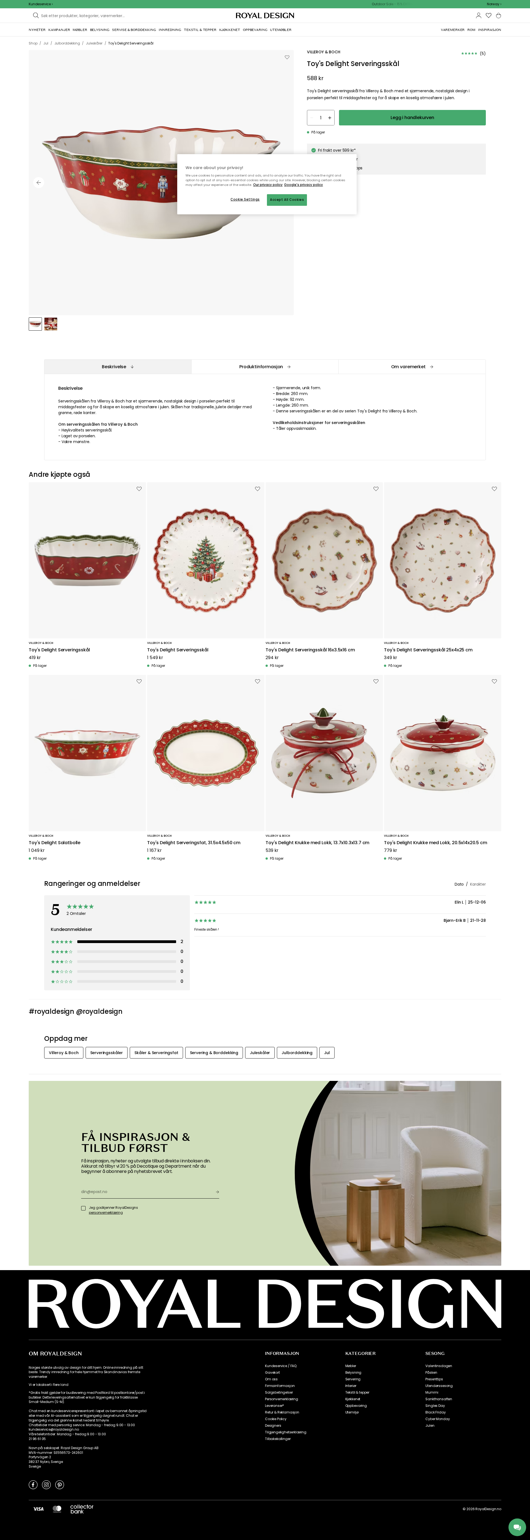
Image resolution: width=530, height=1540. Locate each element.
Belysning (353, 1372)
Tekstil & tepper (357, 1392)
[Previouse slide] (38, 182)
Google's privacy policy (303, 185)
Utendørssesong (439, 1386)
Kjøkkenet (353, 1399)
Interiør (350, 1386)
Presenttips (434, 1379)
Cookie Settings (245, 199)
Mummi (431, 1392)
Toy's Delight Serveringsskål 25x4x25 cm (428, 650)
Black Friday (435, 1412)
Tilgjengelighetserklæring (285, 1432)
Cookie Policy (276, 1419)
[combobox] (494, 4)
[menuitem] (37, 30)
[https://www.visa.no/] (38, 1509)
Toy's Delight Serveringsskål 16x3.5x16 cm (310, 650)
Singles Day (435, 1405)
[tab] (117, 366)
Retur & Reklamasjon (282, 1412)
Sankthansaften (438, 1399)
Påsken (431, 1372)
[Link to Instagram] (46, 1484)
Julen (429, 1425)
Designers (273, 1425)
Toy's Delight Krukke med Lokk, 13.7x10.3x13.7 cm (317, 843)
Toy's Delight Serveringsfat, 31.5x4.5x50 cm (193, 843)
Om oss (271, 1379)
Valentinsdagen (438, 1366)
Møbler (350, 1366)
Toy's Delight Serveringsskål (59, 650)
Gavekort (272, 1372)
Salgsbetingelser (279, 1392)
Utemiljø (352, 1412)
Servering (353, 1379)
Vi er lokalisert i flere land (48, 1385)
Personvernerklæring (281, 1399)
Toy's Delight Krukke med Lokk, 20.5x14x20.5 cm (435, 843)
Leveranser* (274, 1405)
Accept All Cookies (287, 200)
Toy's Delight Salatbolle (54, 843)
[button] (494, 4)
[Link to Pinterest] (59, 1484)
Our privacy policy (268, 185)
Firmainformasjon (280, 1386)
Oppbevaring (356, 1405)
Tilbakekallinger (277, 1439)
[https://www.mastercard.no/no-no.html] (57, 1509)
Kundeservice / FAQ (280, 1366)
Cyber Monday (437, 1419)
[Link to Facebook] (33, 1484)
